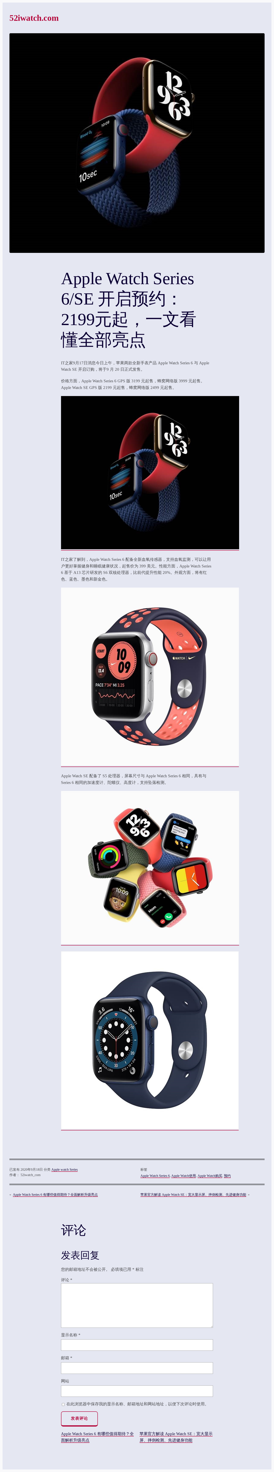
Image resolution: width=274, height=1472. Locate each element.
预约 (227, 1176)
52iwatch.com (33, 18)
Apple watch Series (64, 1169)
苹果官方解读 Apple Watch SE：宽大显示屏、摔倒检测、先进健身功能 (193, 1194)
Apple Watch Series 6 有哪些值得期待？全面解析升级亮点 (55, 1194)
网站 (65, 1381)
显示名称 (70, 1335)
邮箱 (66, 1358)
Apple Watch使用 (183, 1176)
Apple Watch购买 (210, 1176)
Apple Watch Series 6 (155, 1176)
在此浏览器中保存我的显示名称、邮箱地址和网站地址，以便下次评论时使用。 (137, 1404)
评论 (66, 1280)
